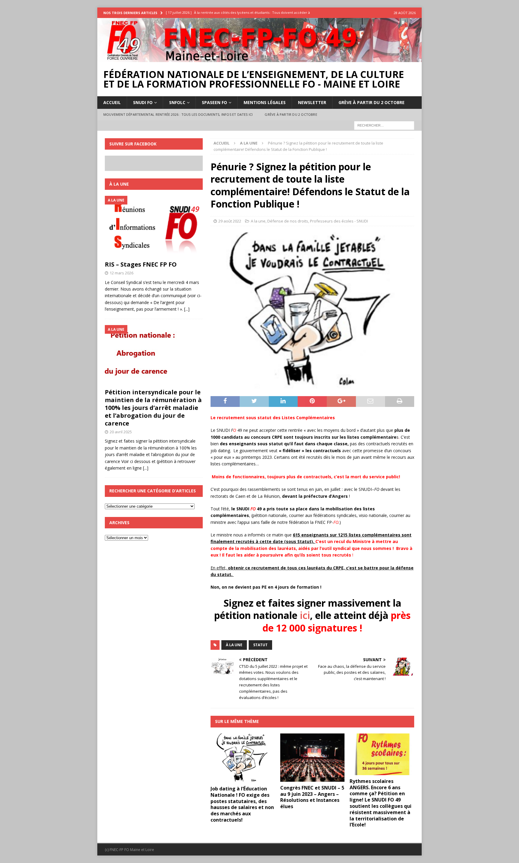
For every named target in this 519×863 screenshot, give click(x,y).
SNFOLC (177, 102)
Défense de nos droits (287, 221)
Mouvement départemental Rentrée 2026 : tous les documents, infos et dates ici (178, 114)
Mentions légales (265, 102)
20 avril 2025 (121, 431)
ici (305, 615)
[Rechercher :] (384, 125)
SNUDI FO (143, 102)
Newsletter (312, 102)
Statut (260, 644)
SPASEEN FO (214, 102)
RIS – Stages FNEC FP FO (141, 264)
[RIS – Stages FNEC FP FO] (154, 227)
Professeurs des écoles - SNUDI (339, 221)
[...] (187, 309)
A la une (258, 221)
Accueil (112, 102)
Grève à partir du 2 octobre (371, 102)
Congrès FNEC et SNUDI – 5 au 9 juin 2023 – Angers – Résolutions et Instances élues (312, 797)
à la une (234, 644)
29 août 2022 (229, 221)
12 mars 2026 (121, 273)
